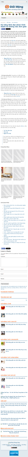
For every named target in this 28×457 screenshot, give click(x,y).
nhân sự (22, 126)
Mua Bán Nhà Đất (8, 428)
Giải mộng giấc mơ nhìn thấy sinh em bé (16, 367)
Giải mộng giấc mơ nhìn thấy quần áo (15, 378)
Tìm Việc (13, 94)
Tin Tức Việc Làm (8, 130)
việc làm (18, 96)
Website (2, 278)
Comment (3, 256)
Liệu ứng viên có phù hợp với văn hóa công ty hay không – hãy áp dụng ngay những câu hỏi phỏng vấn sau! (14, 405)
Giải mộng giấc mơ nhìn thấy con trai (15, 342)
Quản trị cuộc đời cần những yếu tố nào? (13, 224)
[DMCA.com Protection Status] (14, 455)
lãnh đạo (13, 40)
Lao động (13, 287)
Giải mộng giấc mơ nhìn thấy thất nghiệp (16, 313)
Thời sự (21, 287)
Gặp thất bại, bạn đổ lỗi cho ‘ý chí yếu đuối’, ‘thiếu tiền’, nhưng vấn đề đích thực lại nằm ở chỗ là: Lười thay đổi (14, 413)
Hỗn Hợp (9, 22)
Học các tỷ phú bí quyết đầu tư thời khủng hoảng (14, 223)
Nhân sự (17, 287)
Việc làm (2, 289)
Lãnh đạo (9, 287)
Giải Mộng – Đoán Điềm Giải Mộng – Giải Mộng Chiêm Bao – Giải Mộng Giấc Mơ (15, 445)
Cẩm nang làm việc (5, 286)
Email (2, 274)
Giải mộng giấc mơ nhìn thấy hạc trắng (16, 324)
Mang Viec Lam (7, 93)
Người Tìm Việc (7, 133)
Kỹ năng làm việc (21, 286)
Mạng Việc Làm (7, 58)
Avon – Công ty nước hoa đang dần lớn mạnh (14, 232)
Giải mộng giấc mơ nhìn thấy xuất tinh (15, 360)
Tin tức (24, 287)
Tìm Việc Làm (9, 59)
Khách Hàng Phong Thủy (10, 436)
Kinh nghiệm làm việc (13, 286)
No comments (15, 22)
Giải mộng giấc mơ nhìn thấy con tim (15, 306)
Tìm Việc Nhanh (9, 64)
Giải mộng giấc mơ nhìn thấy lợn (14, 331)
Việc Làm (6, 132)
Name (2, 269)
